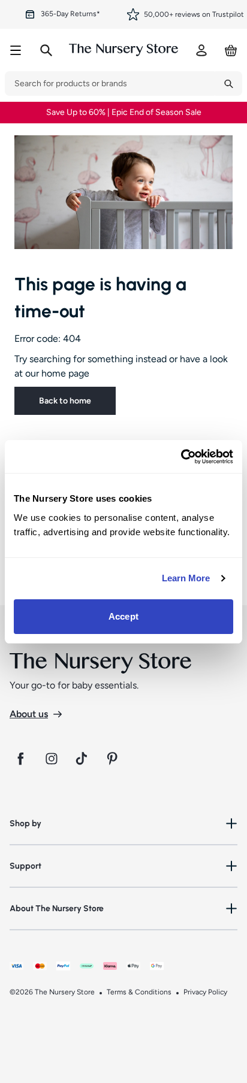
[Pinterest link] (114, 758)
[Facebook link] (20, 758)
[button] (123, 823)
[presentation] (110, 83)
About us (29, 714)
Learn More (186, 578)
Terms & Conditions (139, 992)
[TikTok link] (83, 758)
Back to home (65, 401)
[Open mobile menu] (16, 50)
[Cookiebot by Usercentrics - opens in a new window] (180, 457)
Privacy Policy (205, 992)
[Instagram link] (51, 758)
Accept (123, 616)
